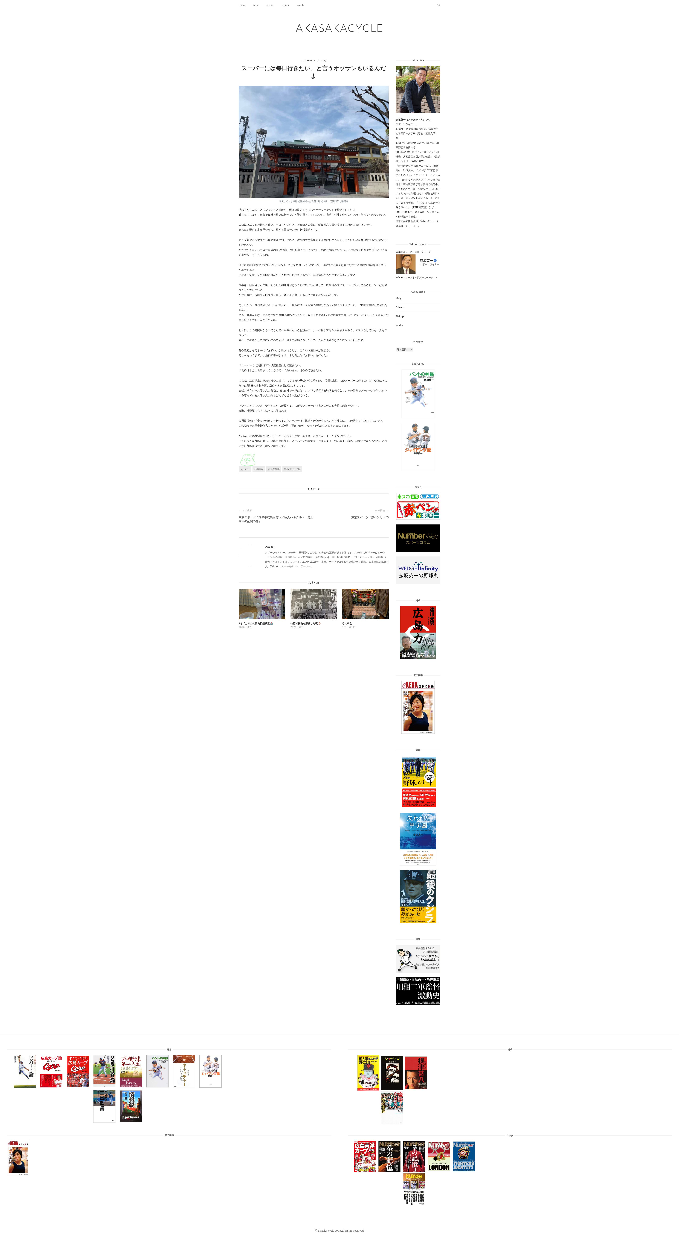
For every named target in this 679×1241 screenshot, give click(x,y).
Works (270, 5)
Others (400, 307)
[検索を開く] (438, 5)
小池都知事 (274, 469)
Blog (255, 5)
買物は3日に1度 (292, 469)
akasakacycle (339, 27)
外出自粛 (258, 469)
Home (242, 5)
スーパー (245, 469)
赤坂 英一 (270, 547)
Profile (300, 5)
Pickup (285, 5)
